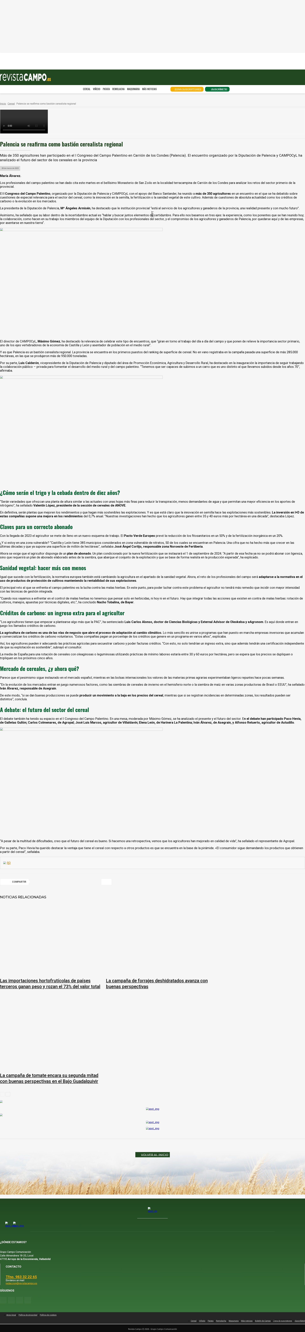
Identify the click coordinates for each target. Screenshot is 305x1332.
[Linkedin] (72, 882)
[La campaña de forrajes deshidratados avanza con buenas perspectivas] (157, 935)
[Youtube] (19, 1300)
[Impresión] (95, 882)
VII (19, 54)
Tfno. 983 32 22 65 (21, 1277)
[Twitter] (27, 1300)
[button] (163, 89)
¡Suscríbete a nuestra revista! (101, 67)
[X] (49, 882)
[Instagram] (11, 1300)
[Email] (83, 882)
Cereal (11, 103)
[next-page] (8, 1094)
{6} (9, 863)
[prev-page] (2, 1094)
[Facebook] (37, 882)
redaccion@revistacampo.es (21, 1283)
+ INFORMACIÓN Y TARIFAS (68, 67)
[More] (106, 881)
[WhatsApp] (60, 882)
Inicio (3, 103)
